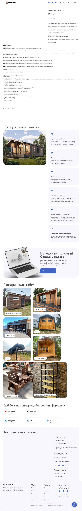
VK (31, 420)
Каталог (33, 491)
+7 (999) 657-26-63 (65, 3)
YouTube (11, 411)
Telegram (11, 420)
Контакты (33, 500)
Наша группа (33, 422)
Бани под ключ (48, 503)
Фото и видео (34, 497)
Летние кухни (47, 494)
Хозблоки (46, 488)
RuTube (33, 411)
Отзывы (33, 494)
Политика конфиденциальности (55, 505)
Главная (33, 488)
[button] (48, 270)
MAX (52, 420)
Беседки (46, 491)
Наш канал (11, 422)
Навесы (46, 497)
